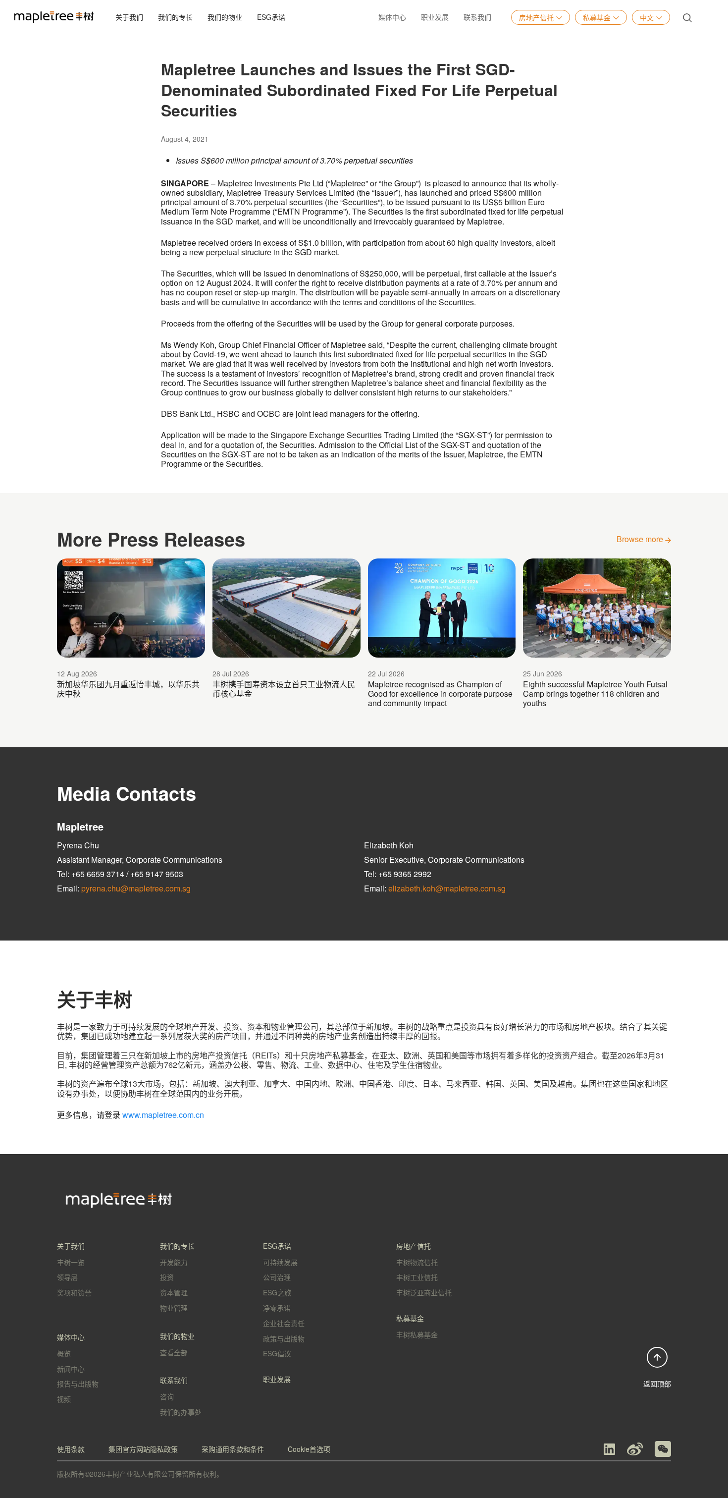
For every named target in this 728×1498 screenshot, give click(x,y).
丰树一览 (71, 1262)
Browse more (641, 539)
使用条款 (71, 1449)
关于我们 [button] (129, 17)
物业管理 (174, 1308)
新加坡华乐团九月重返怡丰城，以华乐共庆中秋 (128, 688)
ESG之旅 (277, 1292)
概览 (64, 1353)
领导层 (67, 1277)
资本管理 (174, 1292)
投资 (167, 1277)
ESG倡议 (277, 1353)
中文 (647, 17)
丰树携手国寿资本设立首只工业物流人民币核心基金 (283, 688)
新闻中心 (71, 1369)
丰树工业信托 (417, 1277)
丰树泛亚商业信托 (424, 1292)
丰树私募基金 (417, 1334)
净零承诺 (277, 1308)
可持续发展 (280, 1262)
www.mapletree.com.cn (163, 1114)
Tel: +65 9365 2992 (397, 874)
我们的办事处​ (181, 1412)
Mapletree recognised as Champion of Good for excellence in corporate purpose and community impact (440, 693)
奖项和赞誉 (74, 1292)
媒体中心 (392, 17)
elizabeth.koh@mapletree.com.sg (447, 888)
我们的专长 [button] (175, 17)
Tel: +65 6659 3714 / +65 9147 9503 (120, 874)
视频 (64, 1399)
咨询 (167, 1396)
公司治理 (277, 1277)
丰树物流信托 (417, 1262)
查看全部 (174, 1352)
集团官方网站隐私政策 (143, 1449)
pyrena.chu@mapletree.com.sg (136, 888)
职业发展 (435, 17)
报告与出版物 (78, 1383)
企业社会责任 (284, 1323)
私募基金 (597, 17)
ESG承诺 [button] (271, 17)
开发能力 (174, 1262)
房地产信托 (536, 17)
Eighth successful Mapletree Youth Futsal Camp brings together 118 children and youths (595, 693)
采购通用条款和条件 (233, 1449)
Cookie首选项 (309, 1449)
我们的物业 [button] (225, 17)
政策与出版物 (284, 1338)
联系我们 (477, 17)
